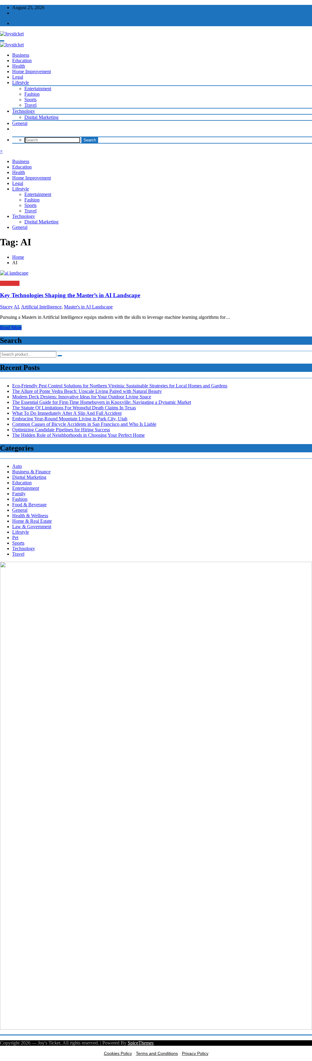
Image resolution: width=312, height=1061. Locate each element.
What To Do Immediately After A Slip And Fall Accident (67, 413)
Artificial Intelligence (41, 306)
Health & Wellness (30, 515)
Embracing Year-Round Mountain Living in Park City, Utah (69, 418)
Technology (23, 111)
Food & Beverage (29, 504)
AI (16, 306)
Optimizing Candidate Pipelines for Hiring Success (61, 429)
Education (22, 60)
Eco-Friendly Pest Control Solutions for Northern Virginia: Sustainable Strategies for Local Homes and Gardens (119, 385)
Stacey (6, 306)
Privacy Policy (195, 1053)
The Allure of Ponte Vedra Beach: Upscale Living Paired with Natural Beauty (87, 391)
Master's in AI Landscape (88, 306)
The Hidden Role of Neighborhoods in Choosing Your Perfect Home (78, 435)
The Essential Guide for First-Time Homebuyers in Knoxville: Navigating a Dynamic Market (101, 402)
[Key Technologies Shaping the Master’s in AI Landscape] (156, 273)
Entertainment (37, 88)
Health (18, 66)
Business (20, 55)
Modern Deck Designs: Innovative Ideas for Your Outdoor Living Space (81, 396)
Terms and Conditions (157, 1053)
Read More (11, 327)
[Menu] (2, 40)
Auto (17, 466)
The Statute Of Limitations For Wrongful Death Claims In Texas (74, 407)
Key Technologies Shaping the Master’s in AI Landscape (70, 295)
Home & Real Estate (32, 521)
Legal (17, 77)
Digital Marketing (41, 117)
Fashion (32, 94)
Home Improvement (31, 71)
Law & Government (31, 526)
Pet (15, 537)
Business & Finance (31, 471)
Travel (30, 105)
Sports (30, 99)
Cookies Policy (118, 1053)
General (19, 123)
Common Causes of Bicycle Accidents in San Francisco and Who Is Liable (84, 424)
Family (19, 493)
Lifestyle (20, 82)
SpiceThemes (141, 1042)
